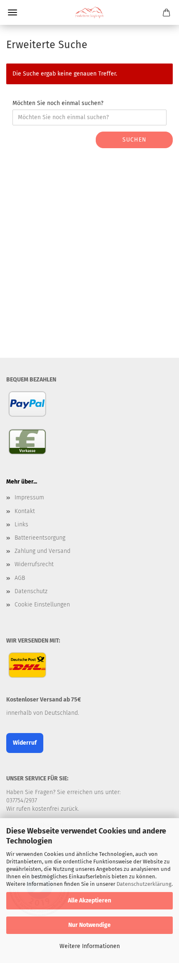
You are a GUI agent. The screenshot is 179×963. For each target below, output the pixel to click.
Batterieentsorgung (40, 537)
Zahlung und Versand (42, 551)
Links (21, 524)
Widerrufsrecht (34, 564)
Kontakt (25, 511)
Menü (12, 12)
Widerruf (25, 742)
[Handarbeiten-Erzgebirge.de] (89, 12)
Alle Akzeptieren (89, 900)
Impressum (29, 497)
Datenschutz (31, 591)
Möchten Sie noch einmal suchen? (57, 103)
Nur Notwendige (89, 925)
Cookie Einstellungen (42, 604)
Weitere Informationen (90, 946)
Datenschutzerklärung (144, 884)
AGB (20, 578)
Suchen (134, 139)
